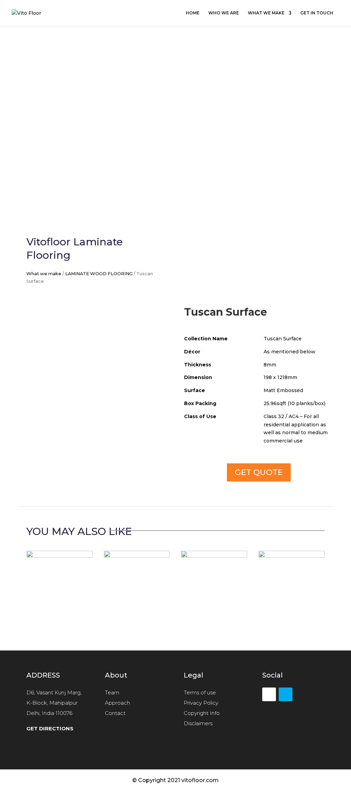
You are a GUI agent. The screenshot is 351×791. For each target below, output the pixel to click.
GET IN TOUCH (316, 13)
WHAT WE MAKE (266, 13)
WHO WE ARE (223, 13)
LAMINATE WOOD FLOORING (99, 273)
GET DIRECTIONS (49, 728)
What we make (43, 273)
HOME (192, 13)
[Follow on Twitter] (285, 694)
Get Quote (259, 472)
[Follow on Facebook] (269, 694)
